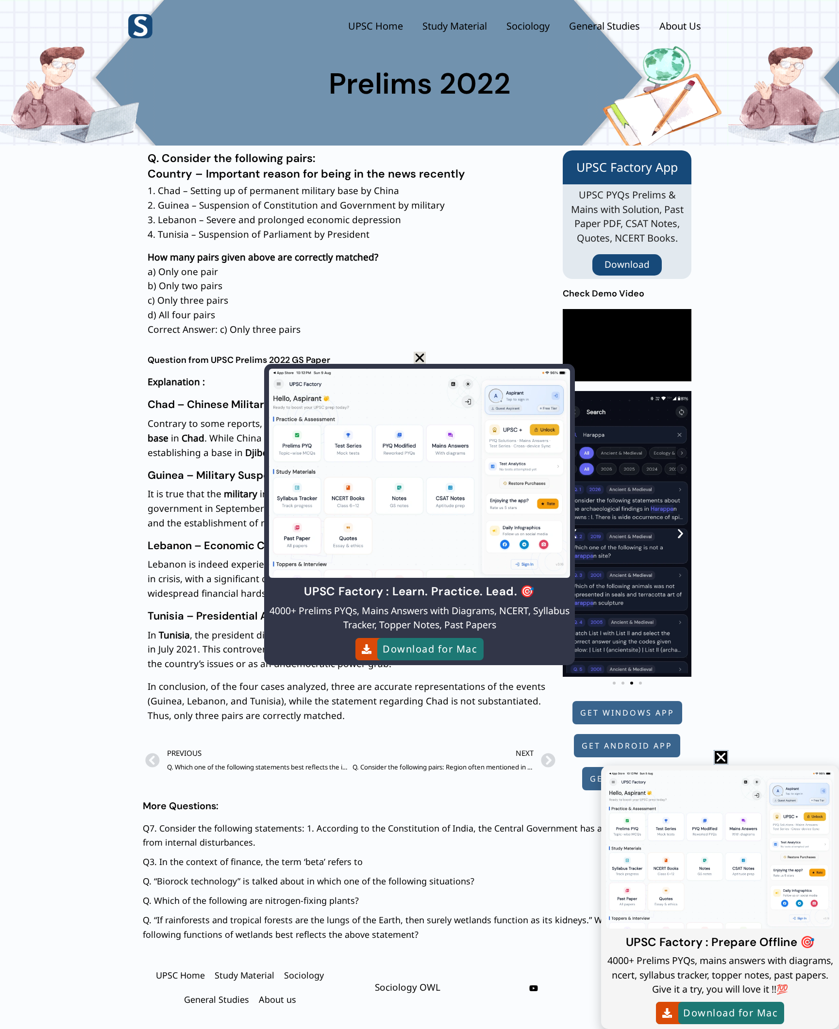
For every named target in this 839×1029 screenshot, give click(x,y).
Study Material (454, 26)
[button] (680, 534)
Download (627, 264)
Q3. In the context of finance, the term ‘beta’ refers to (253, 861)
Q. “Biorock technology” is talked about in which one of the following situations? (308, 881)
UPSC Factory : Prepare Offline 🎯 (720, 941)
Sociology (528, 26)
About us (680, 26)
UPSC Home (375, 26)
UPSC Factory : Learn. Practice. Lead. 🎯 (419, 591)
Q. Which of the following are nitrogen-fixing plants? (251, 900)
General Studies (604, 26)
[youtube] (533, 988)
